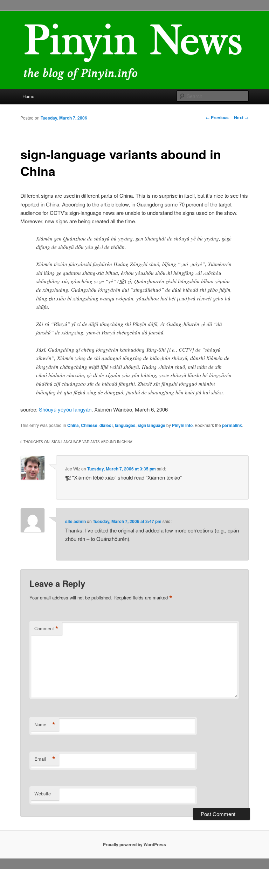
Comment (46, 628)
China (73, 425)
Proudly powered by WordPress (134, 844)
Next (241, 117)
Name (44, 724)
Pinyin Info (182, 425)
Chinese (89, 425)
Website (42, 793)
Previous (217, 117)
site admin (75, 521)
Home (28, 96)
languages (125, 425)
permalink (232, 425)
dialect (106, 425)
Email (44, 759)
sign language (151, 425)
